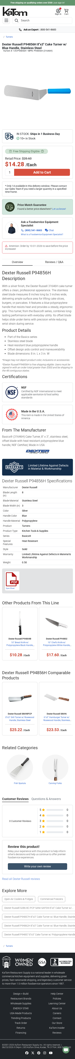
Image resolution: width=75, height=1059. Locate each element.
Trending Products (21, 1018)
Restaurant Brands (21, 998)
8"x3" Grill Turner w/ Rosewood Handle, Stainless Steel (19, 718)
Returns (21, 1027)
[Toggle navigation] (6, 20)
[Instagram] (44, 1053)
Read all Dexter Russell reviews (21, 879)
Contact (57, 1018)
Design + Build (20, 993)
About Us (57, 1008)
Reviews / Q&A (54, 262)
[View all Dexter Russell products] (38, 451)
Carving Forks (55, 783)
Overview (17, 262)
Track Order (21, 1023)
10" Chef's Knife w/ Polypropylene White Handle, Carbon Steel (56, 645)
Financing (21, 1032)
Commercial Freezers (51, 899)
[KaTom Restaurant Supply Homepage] (15, 11)
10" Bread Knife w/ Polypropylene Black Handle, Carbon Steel (19, 645)
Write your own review (37, 866)
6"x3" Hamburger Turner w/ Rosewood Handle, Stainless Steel (56, 720)
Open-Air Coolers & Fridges (18, 899)
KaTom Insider (57, 1027)
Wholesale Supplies (20, 1003)
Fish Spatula (20, 783)
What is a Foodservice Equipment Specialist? (42, 234)
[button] (58, 12)
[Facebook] (26, 1053)
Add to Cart (42, 172)
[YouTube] (50, 1053)
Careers (57, 1013)
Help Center (57, 993)
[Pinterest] (38, 1053)
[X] (32, 1053)
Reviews (56, 1032)
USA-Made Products (21, 1013)
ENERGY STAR (21, 1008)
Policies (57, 998)
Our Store (57, 1023)
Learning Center (57, 1003)
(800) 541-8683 (33, 230)
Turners (9, 37)
